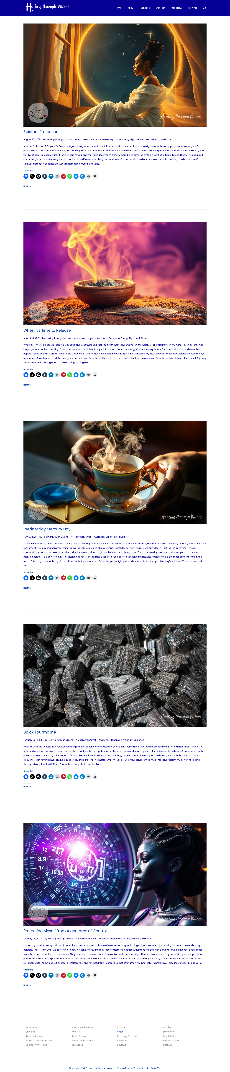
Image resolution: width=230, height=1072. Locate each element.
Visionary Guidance (160, 139)
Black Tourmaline (39, 732)
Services (30, 1031)
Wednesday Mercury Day (47, 529)
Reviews (121, 1044)
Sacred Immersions (36, 1044)
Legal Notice (169, 1036)
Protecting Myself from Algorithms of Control (65, 930)
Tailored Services (35, 1036)
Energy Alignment (131, 139)
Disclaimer (169, 1031)
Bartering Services (127, 1036)
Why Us (76, 1031)
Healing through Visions (59, 139)
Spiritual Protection (41, 131)
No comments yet (85, 139)
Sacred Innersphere (82, 1040)
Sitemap (167, 1044)
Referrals (122, 1040)
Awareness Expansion (109, 139)
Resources (77, 1044)
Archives (167, 1027)
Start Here (31, 1027)
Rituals (145, 139)
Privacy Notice (171, 1040)
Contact (122, 1027)
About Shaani (79, 1036)
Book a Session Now (82, 1027)
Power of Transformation (39, 1040)
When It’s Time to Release (47, 330)
